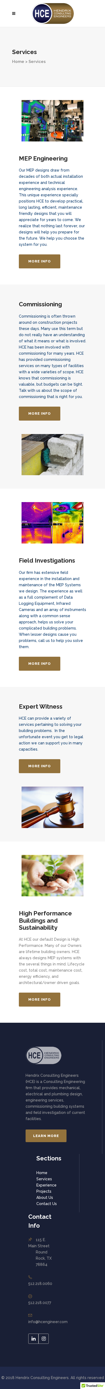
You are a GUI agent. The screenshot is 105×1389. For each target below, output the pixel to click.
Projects (43, 1191)
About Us (44, 1197)
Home (41, 1173)
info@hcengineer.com (48, 1322)
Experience (46, 1185)
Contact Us (46, 1204)
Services (44, 1179)
